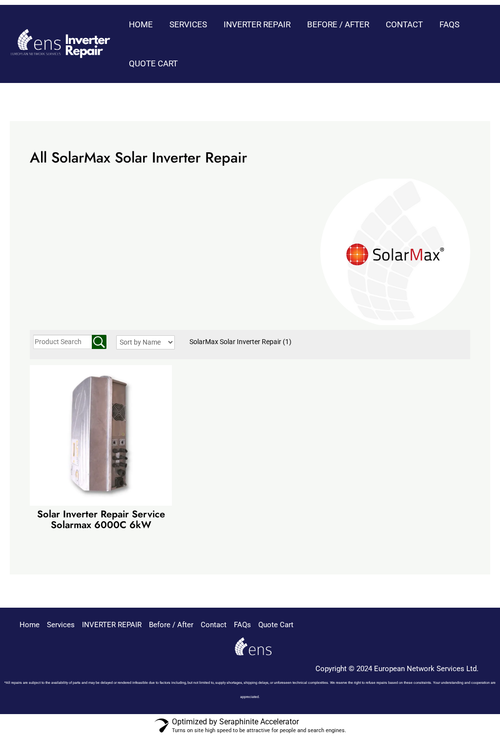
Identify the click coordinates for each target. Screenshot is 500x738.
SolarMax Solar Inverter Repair (240, 342)
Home (141, 24)
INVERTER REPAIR (257, 24)
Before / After (338, 24)
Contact (404, 24)
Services (188, 24)
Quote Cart (153, 63)
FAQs (449, 24)
